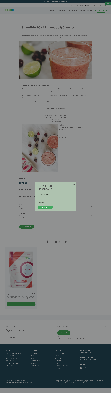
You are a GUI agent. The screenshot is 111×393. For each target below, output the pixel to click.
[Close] (74, 184)
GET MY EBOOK (45, 207)
